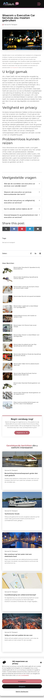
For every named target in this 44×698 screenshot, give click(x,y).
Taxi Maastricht (14, 67)
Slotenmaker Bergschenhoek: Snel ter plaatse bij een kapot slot (25, 374)
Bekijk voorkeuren (22, 691)
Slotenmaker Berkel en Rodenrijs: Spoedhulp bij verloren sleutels (27, 354)
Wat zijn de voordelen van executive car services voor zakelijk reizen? (22, 185)
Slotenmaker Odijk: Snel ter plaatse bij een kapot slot (26, 364)
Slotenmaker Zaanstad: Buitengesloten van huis (27, 383)
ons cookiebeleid (23, 675)
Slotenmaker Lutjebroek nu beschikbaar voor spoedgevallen (26, 306)
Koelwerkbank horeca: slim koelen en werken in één (25, 316)
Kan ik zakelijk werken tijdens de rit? (22, 209)
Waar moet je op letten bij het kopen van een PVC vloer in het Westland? (26, 402)
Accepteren (22, 681)
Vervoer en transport (10, 24)
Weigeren (22, 686)
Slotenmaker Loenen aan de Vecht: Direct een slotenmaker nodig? (26, 287)
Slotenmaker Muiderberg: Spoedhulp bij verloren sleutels (26, 277)
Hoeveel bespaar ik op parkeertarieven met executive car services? (22, 216)
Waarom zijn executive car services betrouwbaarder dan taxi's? (22, 193)
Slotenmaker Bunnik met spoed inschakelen (27, 296)
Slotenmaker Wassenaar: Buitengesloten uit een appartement (27, 393)
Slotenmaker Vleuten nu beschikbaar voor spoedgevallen (26, 335)
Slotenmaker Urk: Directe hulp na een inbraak (25, 325)
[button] (41, 663)
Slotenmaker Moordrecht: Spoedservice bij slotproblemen (27, 268)
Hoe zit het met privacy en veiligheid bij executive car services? (22, 202)
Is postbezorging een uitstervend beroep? (20, 595)
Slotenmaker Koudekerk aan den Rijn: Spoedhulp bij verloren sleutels (25, 345)
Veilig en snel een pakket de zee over (19, 635)
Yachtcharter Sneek (12, 514)
